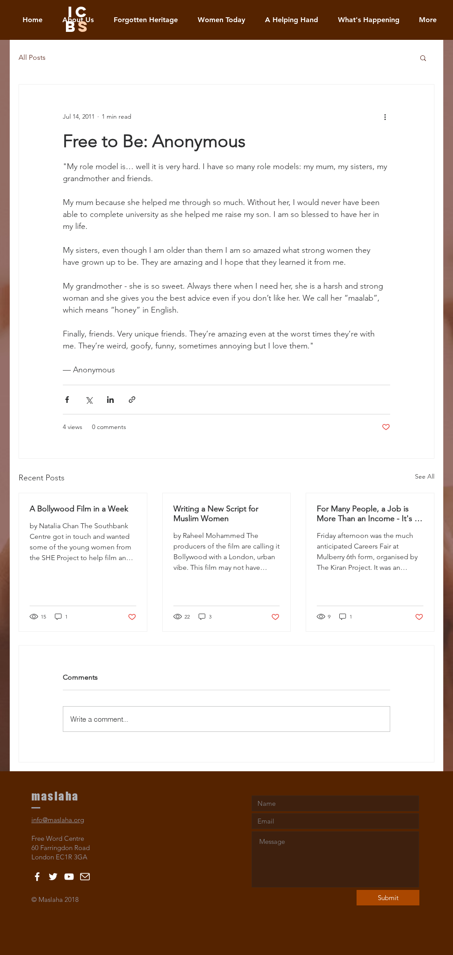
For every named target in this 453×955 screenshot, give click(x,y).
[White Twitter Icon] (53, 876)
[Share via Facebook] (67, 399)
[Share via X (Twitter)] (88, 399)
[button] (423, 57)
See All (424, 476)
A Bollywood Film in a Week (79, 509)
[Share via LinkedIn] (110, 399)
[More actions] (385, 116)
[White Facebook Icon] (37, 876)
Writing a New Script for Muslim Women (215, 513)
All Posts (32, 57)
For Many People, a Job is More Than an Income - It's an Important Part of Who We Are (370, 513)
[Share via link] (132, 399)
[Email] (85, 876)
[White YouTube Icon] (69, 876)
